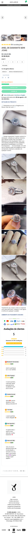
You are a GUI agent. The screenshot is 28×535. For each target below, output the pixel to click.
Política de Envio (14, 501)
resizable (4, 65)
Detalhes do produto (9, 102)
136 (23, 471)
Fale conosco (14, 499)
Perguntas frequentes (14, 506)
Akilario (16, 526)
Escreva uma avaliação (14, 343)
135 (21, 471)
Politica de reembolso (14, 504)
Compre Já (14, 91)
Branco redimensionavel (16, 71)
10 (22, 62)
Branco (4, 71)
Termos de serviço (14, 503)
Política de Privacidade (14, 508)
